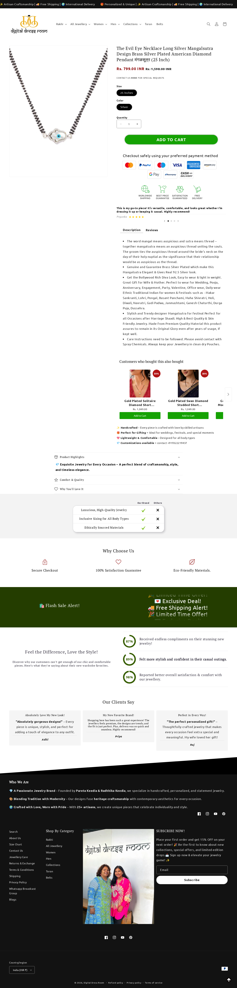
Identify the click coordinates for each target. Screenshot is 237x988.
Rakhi (49, 839)
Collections (53, 864)
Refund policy (115, 982)
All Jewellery (54, 845)
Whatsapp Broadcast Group (22, 891)
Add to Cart (140, 415)
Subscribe (192, 880)
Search (13, 831)
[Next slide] (178, 221)
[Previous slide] (164, 221)
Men (49, 858)
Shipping (15, 876)
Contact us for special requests (140, 77)
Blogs (12, 899)
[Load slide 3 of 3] (174, 220)
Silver (124, 107)
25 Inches (126, 92)
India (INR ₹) (20, 969)
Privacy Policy (18, 882)
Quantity (122, 117)
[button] (61, 24)
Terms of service (154, 982)
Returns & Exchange (22, 863)
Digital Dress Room (94, 982)
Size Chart (15, 844)
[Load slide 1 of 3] (168, 220)
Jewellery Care (18, 857)
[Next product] (228, 394)
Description (132, 230)
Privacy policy (134, 982)
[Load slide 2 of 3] (171, 220)
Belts (49, 877)
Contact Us (16, 850)
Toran (49, 871)
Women (51, 852)
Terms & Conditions (21, 869)
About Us (15, 838)
